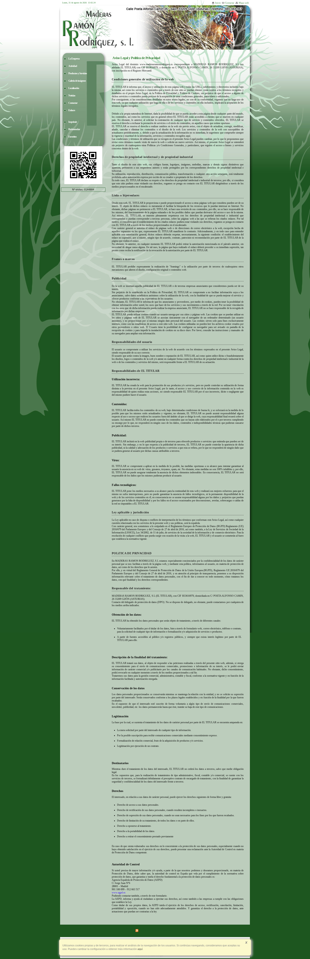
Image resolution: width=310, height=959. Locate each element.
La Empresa (76, 928)
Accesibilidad (230, 928)
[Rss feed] (137, 930)
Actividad (88, 928)
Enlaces (168, 928)
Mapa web (244, 2)
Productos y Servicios (103, 928)
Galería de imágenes (123, 928)
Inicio (218, 2)
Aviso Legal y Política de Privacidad (189, 928)
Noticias (149, 928)
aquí (140, 949)
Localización (138, 928)
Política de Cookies (214, 928)
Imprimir (72, 121)
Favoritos (72, 136)
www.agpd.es (118, 892)
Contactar (229, 2)
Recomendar (74, 129)
